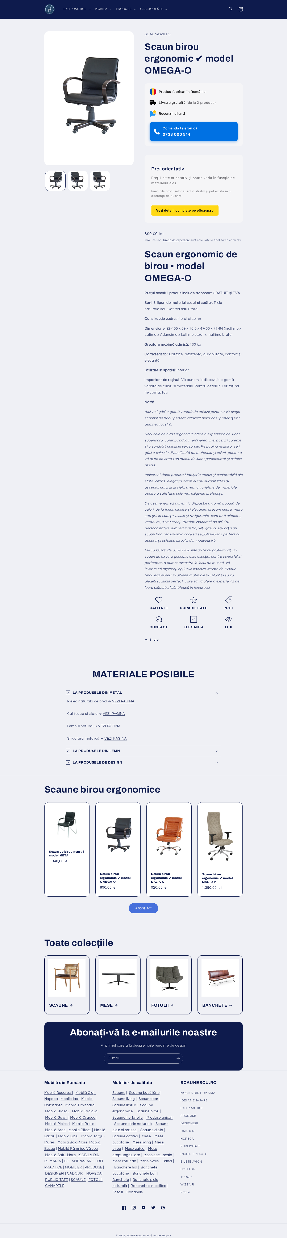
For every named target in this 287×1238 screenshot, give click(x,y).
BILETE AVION (191, 1161)
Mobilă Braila (83, 1124)
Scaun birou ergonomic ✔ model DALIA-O (166, 877)
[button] (76, 9)
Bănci (167, 1161)
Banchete (120, 1180)
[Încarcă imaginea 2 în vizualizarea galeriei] (78, 181)
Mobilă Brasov (57, 1111)
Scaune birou (148, 1111)
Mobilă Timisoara (80, 1105)
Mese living (142, 1142)
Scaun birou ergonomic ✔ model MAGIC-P (217, 878)
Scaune (118, 1093)
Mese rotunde (124, 1161)
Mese (146, 1136)
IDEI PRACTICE (191, 1108)
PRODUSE (93, 1167)
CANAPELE (54, 1186)
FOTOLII (160, 1005)
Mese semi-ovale (158, 1155)
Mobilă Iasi (70, 1099)
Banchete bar (144, 1173)
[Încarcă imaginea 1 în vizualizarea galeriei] (55, 181)
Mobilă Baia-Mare (73, 1142)
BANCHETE (214, 1005)
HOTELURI (188, 1169)
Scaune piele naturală (133, 1124)
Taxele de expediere (176, 240)
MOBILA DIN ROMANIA (197, 1092)
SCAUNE (58, 1005)
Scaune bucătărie (144, 1093)
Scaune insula (124, 1105)
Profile (185, 1192)
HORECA (94, 1173)
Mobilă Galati (56, 1117)
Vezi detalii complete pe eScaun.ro (184, 210)
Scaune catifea (125, 1136)
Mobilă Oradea (82, 1117)
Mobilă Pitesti (79, 1130)
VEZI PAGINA (123, 701)
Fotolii (117, 1192)
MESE (106, 1005)
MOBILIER (73, 1167)
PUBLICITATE (56, 1180)
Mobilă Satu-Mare (60, 1155)
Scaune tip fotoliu (127, 1117)
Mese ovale (149, 1161)
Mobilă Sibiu (68, 1136)
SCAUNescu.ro (136, 1235)
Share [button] (154, 639)
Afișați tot (143, 908)
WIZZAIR (187, 1184)
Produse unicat (159, 1117)
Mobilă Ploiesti (57, 1124)
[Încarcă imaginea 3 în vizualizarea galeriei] (100, 181)
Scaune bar (148, 1099)
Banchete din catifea (148, 1186)
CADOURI (75, 1173)
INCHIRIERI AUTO (193, 1154)
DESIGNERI (54, 1173)
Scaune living (123, 1099)
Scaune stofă (151, 1130)
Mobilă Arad (55, 1130)
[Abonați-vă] (178, 1058)
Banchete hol (125, 1167)
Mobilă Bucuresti (58, 1093)
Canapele (134, 1192)
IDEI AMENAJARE (79, 1161)
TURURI (186, 1177)
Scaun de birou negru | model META (66, 853)
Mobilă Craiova (85, 1111)
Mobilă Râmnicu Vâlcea (78, 1149)
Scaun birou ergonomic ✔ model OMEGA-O (115, 877)
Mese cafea (135, 1149)
